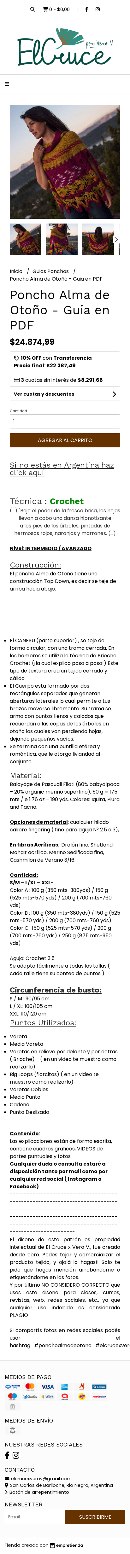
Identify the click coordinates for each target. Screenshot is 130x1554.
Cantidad (18, 410)
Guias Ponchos (51, 271)
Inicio (17, 271)
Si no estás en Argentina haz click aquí (62, 469)
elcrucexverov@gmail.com (41, 1478)
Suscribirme (95, 1517)
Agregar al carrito (65, 440)
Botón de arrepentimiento (38, 1492)
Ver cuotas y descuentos (44, 394)
